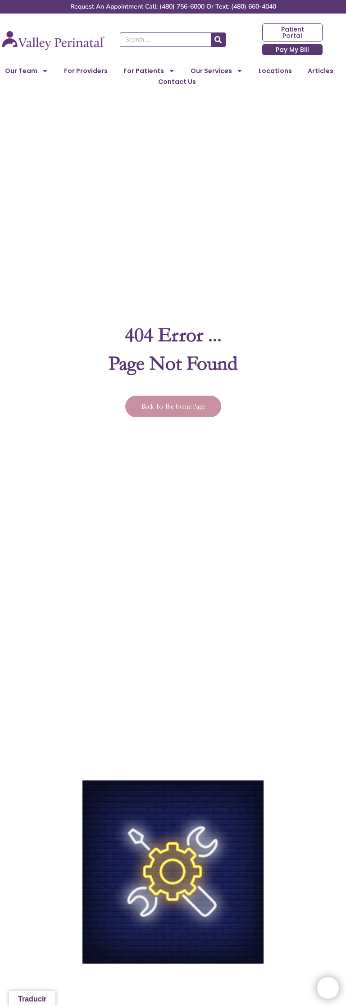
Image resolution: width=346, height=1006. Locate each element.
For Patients (143, 70)
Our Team (21, 70)
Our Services (211, 70)
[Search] (218, 39)
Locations (275, 70)
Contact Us (177, 81)
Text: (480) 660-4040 (245, 6)
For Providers (86, 70)
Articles (320, 70)
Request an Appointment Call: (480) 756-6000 (137, 6)
